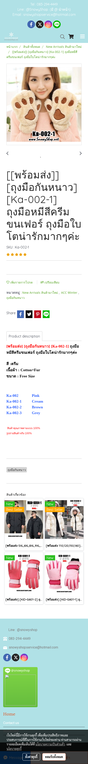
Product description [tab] (24, 336)
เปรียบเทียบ (51, 282)
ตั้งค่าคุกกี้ (31, 757)
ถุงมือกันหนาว (15, 298)
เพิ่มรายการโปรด (21, 282)
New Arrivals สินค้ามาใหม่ (40, 293)
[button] (61, 36)
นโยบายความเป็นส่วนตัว (50, 744)
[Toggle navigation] (82, 36)
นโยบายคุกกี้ (14, 749)
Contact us (11, 723)
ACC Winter (69, 293)
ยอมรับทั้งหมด (54, 757)
